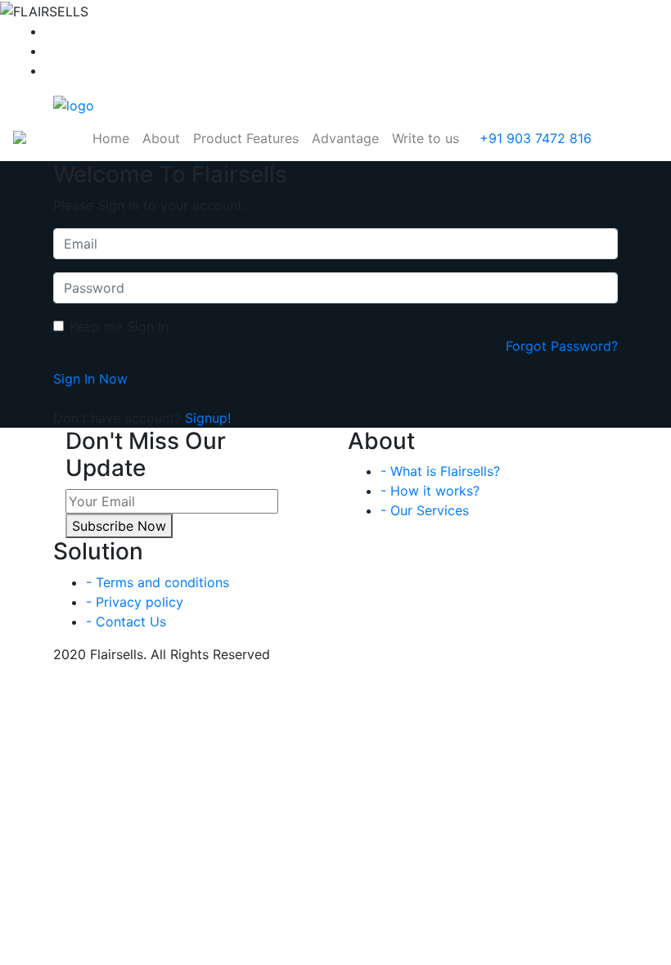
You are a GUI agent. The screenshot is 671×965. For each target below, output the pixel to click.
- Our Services (425, 510)
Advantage (345, 138)
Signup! (208, 418)
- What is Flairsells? (440, 471)
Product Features (246, 138)
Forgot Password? (562, 346)
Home (110, 138)
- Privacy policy (134, 602)
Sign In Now (90, 378)
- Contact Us (126, 621)
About (161, 138)
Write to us (425, 138)
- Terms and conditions (157, 582)
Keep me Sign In (119, 326)
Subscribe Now (119, 526)
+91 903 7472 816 (533, 138)
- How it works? (430, 490)
